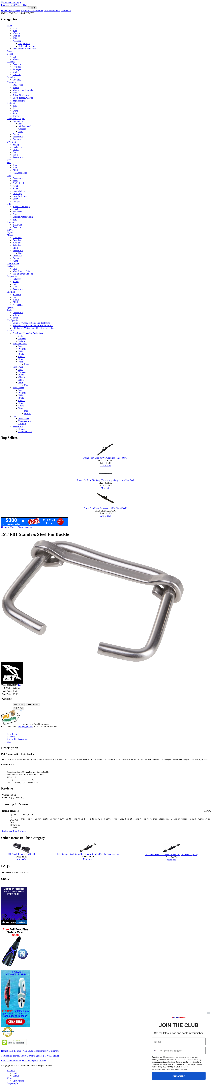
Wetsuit (16, 87)
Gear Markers (19, 191)
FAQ (9, 742)
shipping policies (25, 726)
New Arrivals (13, 263)
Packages (17, 69)
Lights (10, 232)
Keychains (17, 211)
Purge (15, 261)
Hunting (10, 222)
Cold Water (18, 367)
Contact (42, 1060)
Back (15, 30)
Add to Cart (105, 465)
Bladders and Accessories (24, 48)
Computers (18, 121)
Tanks (9, 310)
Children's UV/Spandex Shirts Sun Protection (33, 328)
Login (4, 5)
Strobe (16, 72)
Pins (15, 214)
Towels (16, 116)
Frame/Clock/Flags (21, 206)
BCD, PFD (18, 85)
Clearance (11, 82)
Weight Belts (24, 43)
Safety (15, 198)
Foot (15, 167)
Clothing (11, 103)
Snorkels (11, 292)
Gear (9, 175)
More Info (105, 488)
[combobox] (157, 1050)
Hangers (16, 201)
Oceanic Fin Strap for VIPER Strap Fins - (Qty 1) (105, 458)
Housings (17, 67)
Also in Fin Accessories (17, 739)
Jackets (16, 108)
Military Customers (50, 1051)
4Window (17, 245)
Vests (20, 361)
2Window (17, 240)
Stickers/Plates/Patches (23, 217)
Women (16, 33)
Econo (16, 281)
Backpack (17, 147)
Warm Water (18, 387)
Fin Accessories (20, 173)
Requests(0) (12, 1083)
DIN (15, 286)
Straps (21, 253)
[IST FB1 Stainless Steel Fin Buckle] (92, 661)
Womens (22, 338)
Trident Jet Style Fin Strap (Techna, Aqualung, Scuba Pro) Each (105, 480)
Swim (15, 113)
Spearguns (17, 224)
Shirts (15, 111)
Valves (16, 315)
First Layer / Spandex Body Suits (28, 333)
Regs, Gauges (19, 100)
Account (11, 5)
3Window (17, 242)
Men (26, 385)
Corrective (17, 255)
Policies (17, 1051)
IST (20, 685)
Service (39, 1056)
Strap (15, 165)
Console (22, 129)
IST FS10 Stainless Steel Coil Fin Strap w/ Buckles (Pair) (171, 854)
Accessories (18, 41)
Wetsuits (10, 330)
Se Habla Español (30, 1060)
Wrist (20, 131)
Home (4, 10)
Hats (15, 105)
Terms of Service (180, 1069)
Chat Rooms (18, 1081)
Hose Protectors (20, 196)
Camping (11, 77)
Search (10, 1051)
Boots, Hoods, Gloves (23, 98)
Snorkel (16, 35)
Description (12, 734)
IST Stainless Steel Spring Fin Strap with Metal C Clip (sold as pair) (88, 854)
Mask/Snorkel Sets (21, 271)
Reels (15, 180)
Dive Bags (12, 142)
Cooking (17, 79)
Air (19, 123)
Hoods (21, 359)
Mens (20, 336)
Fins (9, 162)
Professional (18, 183)
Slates (15, 188)
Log (14, 56)
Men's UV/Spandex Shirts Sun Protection (31, 323)
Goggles (16, 258)
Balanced (17, 279)
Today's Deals (13, 10)
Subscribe (179, 1076)
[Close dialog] (208, 1013)
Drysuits (22, 424)
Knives (10, 230)
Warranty (31, 1056)
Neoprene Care (25, 431)
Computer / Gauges (16, 118)
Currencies (38, 10)
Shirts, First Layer (21, 95)
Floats (15, 186)
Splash (16, 299)
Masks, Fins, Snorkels (23, 90)
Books (10, 54)
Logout (16, 1075)
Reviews (11, 736)
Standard (17, 294)
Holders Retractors (26, 46)
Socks (21, 405)
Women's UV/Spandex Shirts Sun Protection (33, 325)
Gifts (9, 204)
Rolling (16, 144)
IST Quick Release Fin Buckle (22, 854)
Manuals (16, 59)
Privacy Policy (164, 1069)
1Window (17, 237)
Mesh (15, 154)
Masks (10, 235)
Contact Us (66, 10)
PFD (15, 38)
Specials (10, 307)
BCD (9, 25)
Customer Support (52, 10)
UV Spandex (13, 320)
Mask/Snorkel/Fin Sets (23, 274)
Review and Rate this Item (14, 831)
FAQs (24, 1051)
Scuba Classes (34, 1051)
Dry (14, 152)
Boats (9, 51)
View (9, 1078)
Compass (17, 139)
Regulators (12, 276)
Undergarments (25, 421)
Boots (21, 354)
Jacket (15, 28)
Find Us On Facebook (11, 1060)
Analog (16, 134)
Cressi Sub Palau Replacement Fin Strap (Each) (105, 508)
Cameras (11, 61)
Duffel (16, 149)
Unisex (21, 341)
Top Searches (27, 10)
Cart (25, 5)
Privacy (16, 1056)
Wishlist (19, 5)
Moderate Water (20, 343)
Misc (15, 92)
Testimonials (6, 1056)
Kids (20, 351)
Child (15, 170)
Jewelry (16, 209)
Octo (15, 284)
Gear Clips (17, 193)
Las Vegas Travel (51, 1056)
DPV (9, 160)
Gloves (21, 356)
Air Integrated (24, 126)
